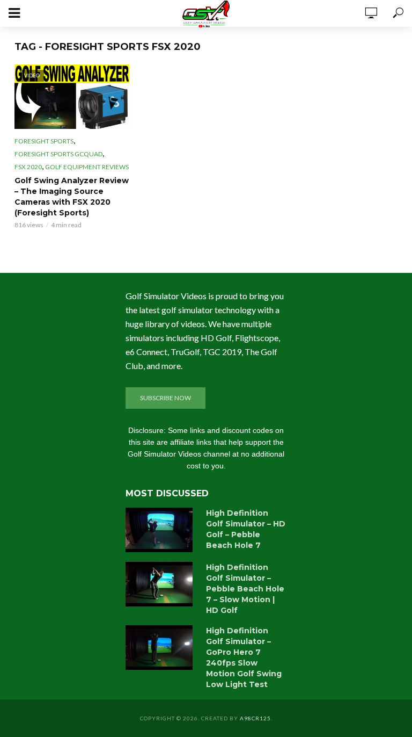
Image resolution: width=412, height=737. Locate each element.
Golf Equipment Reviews (87, 167)
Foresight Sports (43, 141)
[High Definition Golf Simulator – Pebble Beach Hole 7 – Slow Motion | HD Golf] (161, 584)
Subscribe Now (165, 398)
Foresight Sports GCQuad (58, 154)
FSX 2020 (28, 167)
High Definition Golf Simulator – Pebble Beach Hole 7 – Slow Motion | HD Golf (245, 588)
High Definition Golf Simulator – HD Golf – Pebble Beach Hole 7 (245, 529)
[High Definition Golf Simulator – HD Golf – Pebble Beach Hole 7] (161, 530)
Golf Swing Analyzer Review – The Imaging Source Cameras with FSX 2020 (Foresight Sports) (71, 197)
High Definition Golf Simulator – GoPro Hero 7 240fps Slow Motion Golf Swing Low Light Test (244, 657)
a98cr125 (255, 718)
